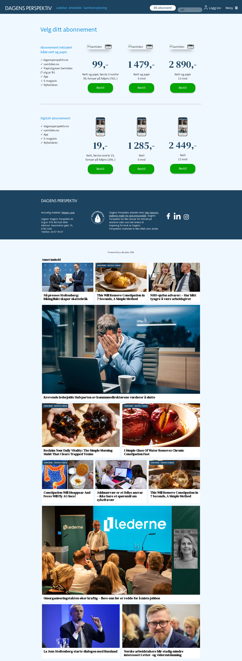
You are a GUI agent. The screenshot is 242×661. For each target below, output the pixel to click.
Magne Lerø (68, 212)
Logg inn (215, 8)
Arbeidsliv (75, 8)
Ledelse (61, 8)
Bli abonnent (163, 8)
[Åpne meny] (231, 8)
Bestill (100, 88)
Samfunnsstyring (95, 8)
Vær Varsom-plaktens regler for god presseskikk (134, 214)
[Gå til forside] (27, 8)
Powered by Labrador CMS (121, 252)
